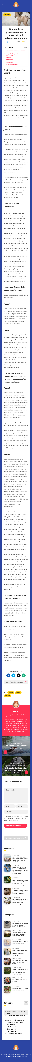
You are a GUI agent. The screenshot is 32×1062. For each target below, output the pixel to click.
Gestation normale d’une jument (15, 50)
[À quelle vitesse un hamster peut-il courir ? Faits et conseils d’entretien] (7, 891)
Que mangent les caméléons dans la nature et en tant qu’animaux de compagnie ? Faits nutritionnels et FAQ (20, 882)
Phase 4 (10, 62)
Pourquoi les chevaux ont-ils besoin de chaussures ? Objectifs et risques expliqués (20, 953)
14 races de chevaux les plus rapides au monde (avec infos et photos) (19, 934)
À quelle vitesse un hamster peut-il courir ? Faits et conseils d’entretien (20, 892)
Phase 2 (10, 59)
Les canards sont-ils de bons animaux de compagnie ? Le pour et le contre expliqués (20, 859)
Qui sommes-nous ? (18, 1054)
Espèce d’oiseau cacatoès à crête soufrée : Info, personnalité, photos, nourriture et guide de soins (20, 902)
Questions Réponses (12, 64)
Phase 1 (10, 57)
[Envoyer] (26, 838)
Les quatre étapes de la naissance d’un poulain (16, 54)
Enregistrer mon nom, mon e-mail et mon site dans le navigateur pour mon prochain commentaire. (16, 818)
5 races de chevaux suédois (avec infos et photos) (20, 942)
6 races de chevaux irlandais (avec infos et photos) (20, 989)
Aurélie (16, 711)
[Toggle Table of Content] (24, 47)
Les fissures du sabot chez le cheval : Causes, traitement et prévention (20, 925)
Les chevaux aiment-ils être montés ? (20, 980)
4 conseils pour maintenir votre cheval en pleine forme (19, 962)
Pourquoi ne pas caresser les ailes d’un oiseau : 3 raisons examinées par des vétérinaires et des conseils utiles (20, 870)
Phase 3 (10, 61)
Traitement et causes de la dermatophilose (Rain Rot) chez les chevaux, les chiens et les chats (20, 972)
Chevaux (7, 14)
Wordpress (23, 1056)
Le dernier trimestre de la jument (15, 52)
